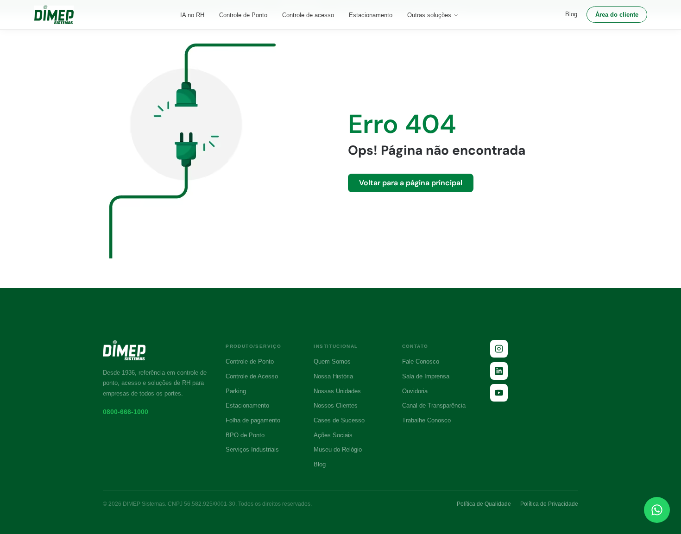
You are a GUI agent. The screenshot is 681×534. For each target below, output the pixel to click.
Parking (236, 391)
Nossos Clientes (336, 405)
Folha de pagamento (253, 420)
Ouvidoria (415, 391)
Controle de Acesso (252, 376)
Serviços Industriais (252, 449)
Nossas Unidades (337, 391)
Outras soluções (429, 15)
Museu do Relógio (338, 449)
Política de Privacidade (549, 504)
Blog (571, 14)
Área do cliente (616, 14)
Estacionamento (370, 15)
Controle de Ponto (243, 15)
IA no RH (192, 15)
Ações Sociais (333, 435)
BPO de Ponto (245, 435)
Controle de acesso (308, 15)
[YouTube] (499, 393)
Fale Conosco (420, 361)
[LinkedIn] (499, 371)
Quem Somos (332, 361)
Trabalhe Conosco (426, 420)
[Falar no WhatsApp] (657, 510)
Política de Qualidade (484, 504)
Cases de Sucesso (339, 420)
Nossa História (333, 376)
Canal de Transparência (434, 405)
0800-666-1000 (125, 411)
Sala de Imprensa (425, 376)
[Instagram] (499, 349)
